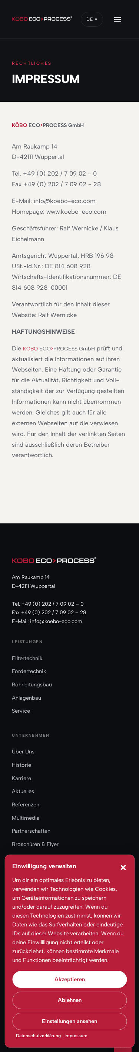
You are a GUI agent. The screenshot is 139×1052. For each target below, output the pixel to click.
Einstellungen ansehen (69, 1021)
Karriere (21, 778)
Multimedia (26, 818)
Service (21, 711)
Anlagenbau (26, 698)
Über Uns (23, 751)
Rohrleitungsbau (32, 684)
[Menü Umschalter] (122, 19)
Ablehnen (70, 1000)
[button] (123, 867)
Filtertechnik (27, 658)
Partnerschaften (31, 831)
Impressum (75, 1035)
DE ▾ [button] (91, 19)
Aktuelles (23, 791)
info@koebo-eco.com (65, 200)
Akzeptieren (69, 979)
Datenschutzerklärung (38, 1035)
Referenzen (25, 804)
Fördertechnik (29, 671)
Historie (21, 765)
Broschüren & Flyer (35, 844)
